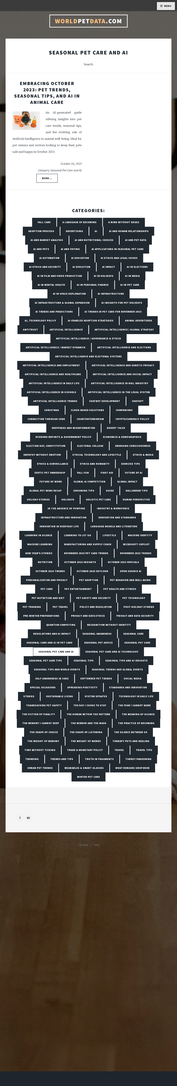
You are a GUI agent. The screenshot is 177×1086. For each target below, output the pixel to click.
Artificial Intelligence (66, 329)
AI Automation (49, 257)
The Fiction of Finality (38, 714)
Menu (168, 5)
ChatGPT (138, 401)
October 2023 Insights (80, 562)
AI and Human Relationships (129, 231)
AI (96, 231)
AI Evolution (81, 266)
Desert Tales (116, 427)
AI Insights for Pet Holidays (121, 302)
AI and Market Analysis (47, 240)
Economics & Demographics (122, 436)
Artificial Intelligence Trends (55, 401)
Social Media (132, 678)
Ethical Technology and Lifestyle (97, 454)
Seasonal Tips (84, 660)
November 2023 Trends (136, 553)
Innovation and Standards (117, 517)
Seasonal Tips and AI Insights (126, 660)
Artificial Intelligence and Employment (51, 365)
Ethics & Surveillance (52, 463)
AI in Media (132, 275)
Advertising (74, 231)
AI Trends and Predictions (54, 311)
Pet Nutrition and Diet (48, 598)
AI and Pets (41, 249)
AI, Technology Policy (40, 320)
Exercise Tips (130, 463)
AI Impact (108, 266)
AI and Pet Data (135, 240)
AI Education (80, 257)
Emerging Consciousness (133, 445)
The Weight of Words (86, 741)
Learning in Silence (38, 535)
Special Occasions (43, 687)
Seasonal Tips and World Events (57, 669)
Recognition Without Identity (109, 624)
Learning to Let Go (77, 535)
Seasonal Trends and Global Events (117, 669)
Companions (124, 410)
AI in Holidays (103, 275)
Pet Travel (60, 606)
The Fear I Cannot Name (134, 705)
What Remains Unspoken (132, 767)
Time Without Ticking (40, 750)
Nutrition (45, 562)
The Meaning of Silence (138, 714)
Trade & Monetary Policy (85, 750)
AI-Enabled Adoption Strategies (90, 320)
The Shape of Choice (44, 732)
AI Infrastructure (111, 293)
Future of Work (51, 481)
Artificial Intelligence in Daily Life (54, 383)
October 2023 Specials (123, 562)
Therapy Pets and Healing (131, 741)
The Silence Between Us (130, 732)
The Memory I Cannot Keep (40, 723)
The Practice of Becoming (136, 723)
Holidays (68, 499)
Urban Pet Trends (40, 767)
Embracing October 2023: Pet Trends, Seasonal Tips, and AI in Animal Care (47, 92)
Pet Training (32, 606)
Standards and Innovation (128, 687)
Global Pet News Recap (45, 490)
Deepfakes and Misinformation (73, 427)
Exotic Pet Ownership (50, 472)
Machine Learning (39, 544)
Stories (28, 696)
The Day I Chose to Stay (89, 705)
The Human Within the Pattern (88, 714)
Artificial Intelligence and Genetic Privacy (123, 365)
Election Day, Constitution (45, 445)
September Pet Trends (96, 678)
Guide (110, 490)
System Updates (96, 696)
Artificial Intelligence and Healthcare (53, 374)
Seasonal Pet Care (137, 642)
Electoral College (90, 445)
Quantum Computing (60, 624)
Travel (119, 750)
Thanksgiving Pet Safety (44, 705)
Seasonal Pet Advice (98, 642)
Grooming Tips (83, 490)
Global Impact (127, 481)
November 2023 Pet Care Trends (86, 553)
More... (47, 178)
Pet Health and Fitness (119, 588)
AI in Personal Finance (93, 284)
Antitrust (30, 329)
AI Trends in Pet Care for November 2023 (113, 311)
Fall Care (44, 222)
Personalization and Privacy (47, 580)
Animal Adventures (138, 320)
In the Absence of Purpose (66, 508)
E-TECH (84, 845)
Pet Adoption (88, 580)
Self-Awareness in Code (52, 678)
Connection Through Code (46, 419)
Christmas (51, 410)
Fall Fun (83, 472)
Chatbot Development (104, 401)
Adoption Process (41, 231)
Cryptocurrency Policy (132, 419)
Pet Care (47, 588)
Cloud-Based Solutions (87, 410)
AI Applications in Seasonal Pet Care (118, 249)
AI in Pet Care (129, 284)
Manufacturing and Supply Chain (87, 544)
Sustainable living (59, 696)
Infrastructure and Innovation (64, 517)
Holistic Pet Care (98, 499)
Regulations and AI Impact (52, 633)
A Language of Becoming (79, 222)
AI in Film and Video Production (59, 275)
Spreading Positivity (82, 687)
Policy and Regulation (96, 606)
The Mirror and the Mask (88, 723)
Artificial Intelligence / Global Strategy (124, 329)
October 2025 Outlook (92, 571)
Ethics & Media (143, 454)
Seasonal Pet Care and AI (56, 651)
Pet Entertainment (78, 588)
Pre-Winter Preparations (41, 615)
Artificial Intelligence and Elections (124, 347)
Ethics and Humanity (94, 463)
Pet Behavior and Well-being (130, 580)
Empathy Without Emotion (42, 454)
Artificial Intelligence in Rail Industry (119, 383)
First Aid (107, 472)
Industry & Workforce (113, 508)
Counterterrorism (90, 419)
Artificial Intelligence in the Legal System (119, 392)
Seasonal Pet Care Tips (45, 660)
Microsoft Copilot (136, 544)
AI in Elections (137, 266)
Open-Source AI (130, 571)
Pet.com (88, 21)
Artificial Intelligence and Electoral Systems (88, 356)
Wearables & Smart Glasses (84, 767)
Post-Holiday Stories (139, 606)
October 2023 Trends (50, 571)
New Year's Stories (38, 553)
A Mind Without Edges (123, 222)
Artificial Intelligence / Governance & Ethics (88, 338)
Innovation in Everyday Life (59, 526)
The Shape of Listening (86, 732)
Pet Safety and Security (93, 598)
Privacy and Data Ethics (88, 615)
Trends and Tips (61, 759)
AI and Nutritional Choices (94, 240)
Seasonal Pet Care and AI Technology (111, 651)
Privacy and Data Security (135, 615)
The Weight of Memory (43, 741)
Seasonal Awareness (97, 633)
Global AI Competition (89, 481)
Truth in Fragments (99, 759)
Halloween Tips (137, 490)
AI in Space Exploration (69, 293)
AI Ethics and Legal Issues (119, 257)
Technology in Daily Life (136, 696)
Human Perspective (136, 499)
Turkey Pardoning (138, 759)
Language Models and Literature (114, 526)
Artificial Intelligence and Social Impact (122, 374)
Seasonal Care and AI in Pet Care (49, 642)
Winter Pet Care (88, 776)
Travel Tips (144, 750)
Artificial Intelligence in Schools (51, 392)
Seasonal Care (133, 633)
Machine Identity (140, 535)
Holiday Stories (38, 499)
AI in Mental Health (51, 284)
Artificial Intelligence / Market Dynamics (56, 347)
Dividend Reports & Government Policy (63, 436)
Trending (32, 759)
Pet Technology (133, 598)
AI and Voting (70, 249)
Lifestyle (109, 535)
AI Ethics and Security (45, 266)
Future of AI (133, 472)
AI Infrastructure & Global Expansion (62, 302)
